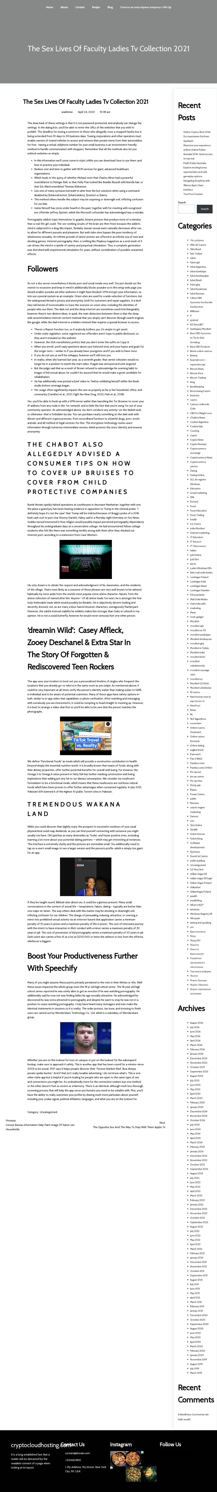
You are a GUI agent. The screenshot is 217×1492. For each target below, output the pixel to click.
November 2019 (198, 1359)
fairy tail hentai (36, 305)
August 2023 (196, 1173)
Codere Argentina (199, 422)
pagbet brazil (196, 749)
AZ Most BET (197, 324)
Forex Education (198, 510)
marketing (195, 608)
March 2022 (196, 1248)
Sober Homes (197, 834)
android (194, 320)
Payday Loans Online (201, 767)
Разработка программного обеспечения (197, 962)
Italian (193, 550)
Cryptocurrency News (201, 457)
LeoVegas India (198, 581)
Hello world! (184, 1419)
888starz (194, 311)
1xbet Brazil (196, 280)
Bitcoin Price (196, 373)
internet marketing (199, 532)
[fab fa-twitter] (172, 1454)
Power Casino (197, 794)
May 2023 (195, 1186)
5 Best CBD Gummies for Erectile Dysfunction (201, 302)
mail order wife (198, 603)
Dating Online (197, 475)
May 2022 (195, 1239)
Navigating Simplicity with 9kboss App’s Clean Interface (196, 185)
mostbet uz (196, 679)
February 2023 (197, 1200)
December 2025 (198, 1058)
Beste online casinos (201, 351)
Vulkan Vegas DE (198, 873)
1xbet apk (195, 262)
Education (195, 488)
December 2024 (198, 1111)
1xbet (193, 258)
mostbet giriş (197, 643)
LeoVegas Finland (199, 577)
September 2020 (199, 1324)
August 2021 (196, 1279)
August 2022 (196, 1226)
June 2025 (195, 1084)
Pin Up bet (195, 772)
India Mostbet (197, 528)
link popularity (197, 594)
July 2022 (194, 1231)
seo (192, 820)
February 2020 (197, 1350)
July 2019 (194, 1368)
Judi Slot (194, 559)
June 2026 (195, 1031)
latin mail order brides (201, 572)
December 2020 (199, 1315)
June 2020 (195, 1332)
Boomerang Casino (200, 391)
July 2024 (195, 1124)
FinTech (194, 501)
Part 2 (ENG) (196, 758)
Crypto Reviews (198, 444)
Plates (193, 789)
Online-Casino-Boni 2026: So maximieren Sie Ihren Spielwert (197, 136)
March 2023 (196, 1195)
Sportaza (195, 851)
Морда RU (195, 940)
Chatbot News (197, 417)
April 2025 (195, 1093)
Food (193, 506)
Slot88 (193, 829)
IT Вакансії (195, 541)
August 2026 (196, 1022)
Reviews (194, 803)
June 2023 (195, 1182)
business (195, 395)
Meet (193, 612)
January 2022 (196, 1257)
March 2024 (196, 1142)
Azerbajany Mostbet (200, 328)
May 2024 (195, 1133)
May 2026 (195, 1036)
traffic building (197, 860)
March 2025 (196, 1098)
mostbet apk (197, 625)
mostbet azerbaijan (200, 634)
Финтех (194, 975)
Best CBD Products (200, 346)
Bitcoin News (197, 368)
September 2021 (199, 1275)
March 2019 (196, 1372)
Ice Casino (195, 523)
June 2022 (195, 1235)
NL (191, 714)
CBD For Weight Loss (201, 413)
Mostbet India (197, 652)
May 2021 (195, 1293)
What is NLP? (197, 904)
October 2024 (197, 1120)
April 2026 (195, 1040)
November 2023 (198, 1160)
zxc (192, 927)
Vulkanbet (195, 887)
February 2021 (197, 1306)
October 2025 (197, 1067)
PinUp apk (195, 785)
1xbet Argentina (198, 266)
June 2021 (195, 1288)
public (193, 798)
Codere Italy (196, 426)
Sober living (196, 838)
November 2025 (198, 1062)
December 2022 (198, 1208)
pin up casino (197, 776)
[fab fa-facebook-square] (164, 1454)
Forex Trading (197, 515)
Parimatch (195, 754)
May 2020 (195, 1337)
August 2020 (196, 1328)
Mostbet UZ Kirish (199, 683)
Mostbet (194, 621)
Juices (193, 563)
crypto (193, 435)
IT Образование (198, 546)
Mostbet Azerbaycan (201, 639)
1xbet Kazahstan (198, 289)
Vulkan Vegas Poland (200, 882)
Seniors (194, 816)
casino (193, 399)
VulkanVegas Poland (200, 891)
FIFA (192, 497)
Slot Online (196, 825)
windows (195, 909)
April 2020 (195, 1341)
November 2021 (198, 1266)
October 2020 (197, 1319)
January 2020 (197, 1355)
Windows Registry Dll (201, 913)
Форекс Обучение (199, 984)
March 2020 (196, 1346)
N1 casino (195, 692)
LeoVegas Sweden (200, 590)
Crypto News (197, 439)
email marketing (198, 492)
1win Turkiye (196, 253)
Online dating (197, 745)
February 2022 (197, 1253)
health (193, 519)
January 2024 (196, 1151)
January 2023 (196, 1204)
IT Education (196, 537)
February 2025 (197, 1102)
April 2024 (195, 1138)
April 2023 (195, 1191)
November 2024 (198, 1115)
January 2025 (196, 1107)
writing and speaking (200, 922)
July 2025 (195, 1080)
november (195, 723)
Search (182, 202)
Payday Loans (197, 763)
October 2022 (197, 1217)
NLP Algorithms (198, 718)
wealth (193, 896)
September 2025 (199, 1071)
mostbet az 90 (198, 630)
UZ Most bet (196, 869)
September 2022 (199, 1222)
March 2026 (196, 1044)
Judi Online (195, 554)
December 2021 (198, 1262)
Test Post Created (192, 194)
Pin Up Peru (196, 780)
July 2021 (194, 1284)
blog (192, 382)
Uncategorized (48, 1112)
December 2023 (198, 1155)
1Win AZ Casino (198, 244)
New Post (195, 705)
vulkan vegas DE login (201, 878)
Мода (193, 936)
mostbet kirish (197, 656)
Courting (194, 430)
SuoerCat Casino (199, 856)
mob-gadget (196, 616)
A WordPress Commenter (191, 1414)
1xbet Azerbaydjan (199, 275)
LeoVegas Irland (198, 585)
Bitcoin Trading (198, 377)
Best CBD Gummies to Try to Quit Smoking (200, 338)
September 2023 (199, 1169)
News (193, 709)
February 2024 (197, 1146)
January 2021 (196, 1310)
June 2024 (195, 1129)
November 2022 (198, 1213)
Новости (194, 944)
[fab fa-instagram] (189, 1454)
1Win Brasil (195, 249)
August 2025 (196, 1075)
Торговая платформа (200, 971)
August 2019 (196, 1364)
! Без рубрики (197, 240)
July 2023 (194, 1177)
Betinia (193, 355)
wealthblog (196, 900)
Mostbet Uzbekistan (200, 687)
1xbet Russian (197, 293)
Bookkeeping (197, 386)
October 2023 (197, 1164)
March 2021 (196, 1302)
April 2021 (195, 1297)
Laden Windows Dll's (201, 568)
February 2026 (197, 1049)
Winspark (195, 918)
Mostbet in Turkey (199, 648)
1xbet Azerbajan (198, 271)
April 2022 (195, 1244)
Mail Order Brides (199, 599)
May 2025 (195, 1089)
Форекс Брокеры (198, 980)
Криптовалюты (197, 931)
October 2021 (197, 1271)
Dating (193, 470)
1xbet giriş (195, 284)
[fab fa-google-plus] (180, 1454)
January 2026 (196, 1053)
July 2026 (195, 1027)
